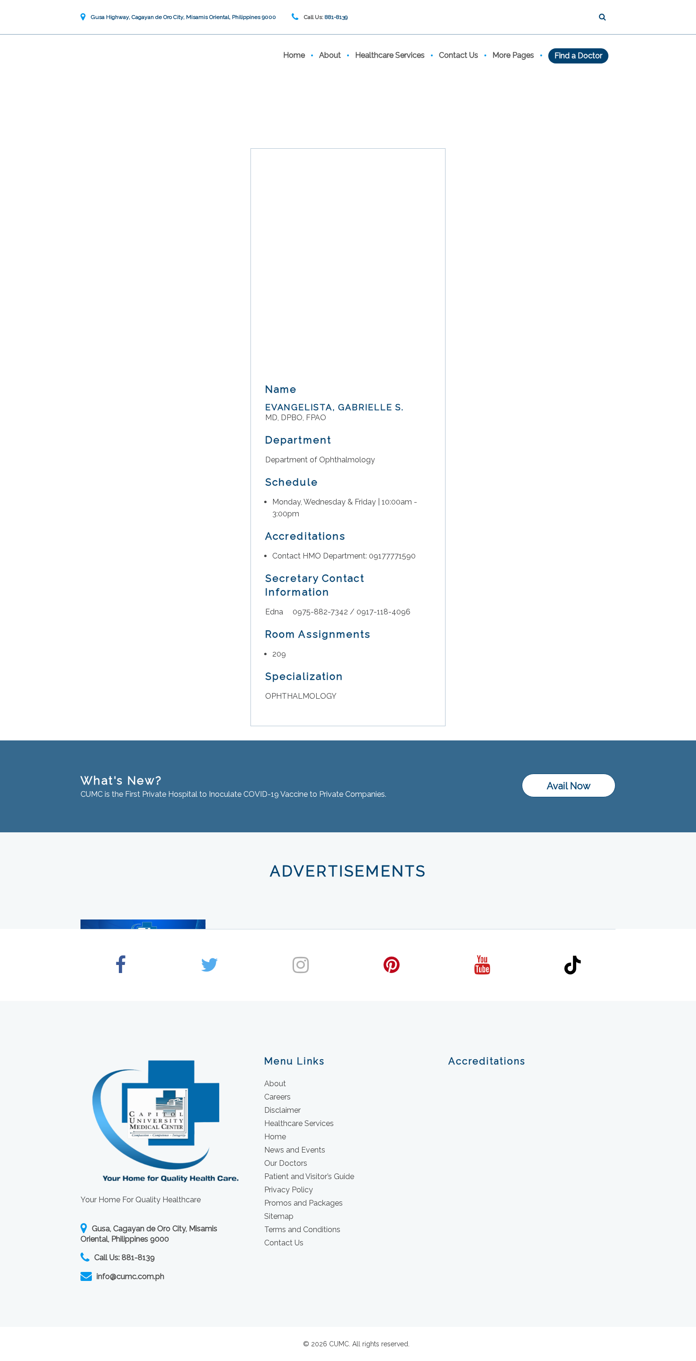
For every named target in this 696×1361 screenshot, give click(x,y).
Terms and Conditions (302, 1229)
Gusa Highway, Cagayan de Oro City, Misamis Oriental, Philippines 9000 (182, 17)
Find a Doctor (578, 55)
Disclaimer (282, 1110)
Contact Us (458, 55)
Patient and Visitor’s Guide (309, 1176)
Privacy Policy (288, 1189)
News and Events (294, 1149)
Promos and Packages (303, 1203)
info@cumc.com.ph (130, 1276)
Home (294, 55)
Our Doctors (285, 1163)
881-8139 (336, 17)
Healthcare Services (390, 55)
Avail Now (568, 786)
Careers (277, 1096)
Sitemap (279, 1216)
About (330, 55)
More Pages (513, 55)
